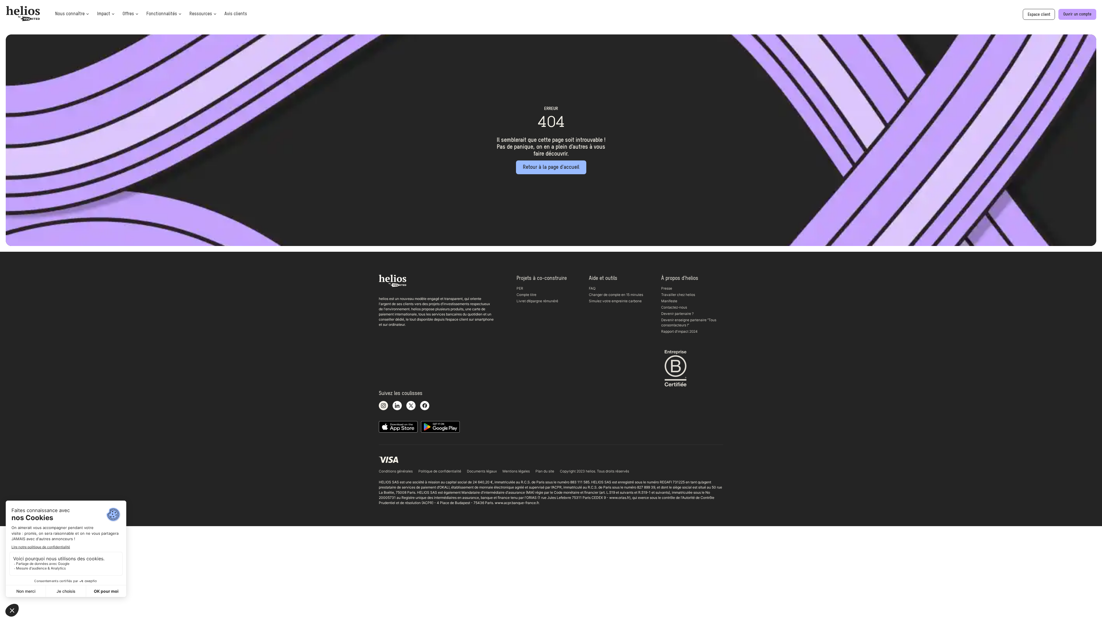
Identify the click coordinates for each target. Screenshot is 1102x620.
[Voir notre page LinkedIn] (397, 406)
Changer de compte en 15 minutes (616, 294)
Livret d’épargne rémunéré (537, 301)
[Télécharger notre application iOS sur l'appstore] (398, 427)
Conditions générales (396, 471)
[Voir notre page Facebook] (424, 406)
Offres (128, 14)
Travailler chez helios (678, 294)
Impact (103, 14)
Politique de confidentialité (439, 471)
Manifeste (669, 301)
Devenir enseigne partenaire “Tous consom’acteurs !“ (688, 322)
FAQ (592, 288)
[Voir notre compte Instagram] (383, 406)
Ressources (200, 14)
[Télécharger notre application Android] (440, 427)
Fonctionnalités (161, 14)
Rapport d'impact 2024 (679, 331)
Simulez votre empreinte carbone (615, 301)
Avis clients (235, 14)
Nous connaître (70, 14)
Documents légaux (482, 471)
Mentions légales (516, 471)
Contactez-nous (674, 307)
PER (520, 288)
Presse (666, 288)
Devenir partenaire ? (677, 313)
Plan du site (545, 471)
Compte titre (526, 294)
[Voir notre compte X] (411, 406)
